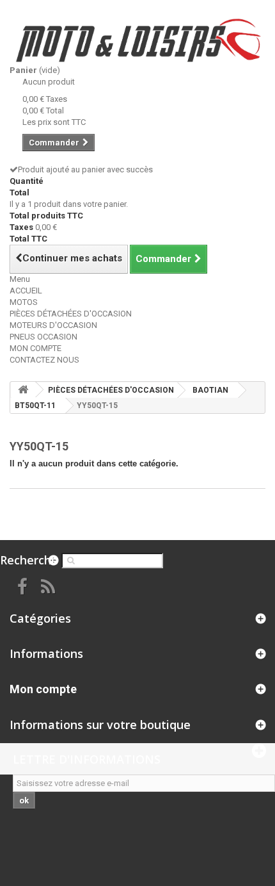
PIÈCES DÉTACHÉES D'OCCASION (71, 313)
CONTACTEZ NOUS (44, 360)
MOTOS (24, 302)
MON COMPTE (35, 348)
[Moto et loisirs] (137, 40)
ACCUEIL (26, 290)
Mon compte (43, 689)
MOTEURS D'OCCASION (53, 325)
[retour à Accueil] (23, 390)
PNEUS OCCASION (43, 336)
